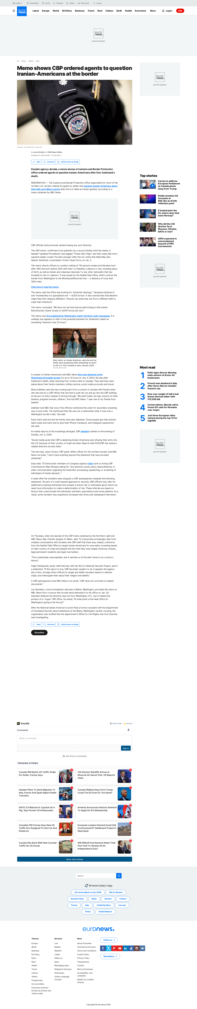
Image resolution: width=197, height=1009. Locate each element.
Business (79, 10)
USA (37, 61)
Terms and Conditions (86, 951)
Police (88, 912)
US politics (39, 632)
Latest (36, 10)
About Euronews (84, 943)
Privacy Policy (83, 958)
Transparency (83, 962)
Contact (80, 965)
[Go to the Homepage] (22, 11)
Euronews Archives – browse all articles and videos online (41, 990)
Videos (34, 976)
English (18, 3)
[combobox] (108, 3)
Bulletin (57, 947)
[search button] (94, 3)
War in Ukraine (115, 892)
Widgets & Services (62, 969)
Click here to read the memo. (45, 287)
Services (58, 938)
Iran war (122, 905)
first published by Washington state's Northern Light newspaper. (78, 316)
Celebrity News (104, 905)
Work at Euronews (85, 969)
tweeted (85, 431)
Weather (58, 951)
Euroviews (140, 10)
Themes (35, 938)
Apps (56, 962)
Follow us (58, 958)
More (79, 938)
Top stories (148, 176)
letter (90, 463)
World (56, 10)
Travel (91, 10)
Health (128, 10)
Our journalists (37, 984)
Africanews (59, 973)
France (74, 905)
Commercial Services (86, 947)
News (24, 61)
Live (180, 11)
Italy (87, 905)
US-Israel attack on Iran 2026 (88, 892)
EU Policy (67, 10)
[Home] (18, 61)
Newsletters (108, 956)
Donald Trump (77, 899)
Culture (109, 10)
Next (99, 10)
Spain (94, 899)
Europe (45, 10)
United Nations (105, 912)
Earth (119, 10)
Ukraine (108, 899)
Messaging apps (61, 965)
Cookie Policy (83, 954)
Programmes (37, 980)
